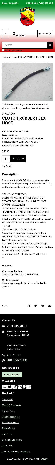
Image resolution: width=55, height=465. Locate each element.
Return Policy (8, 428)
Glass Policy (7, 445)
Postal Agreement (11, 417)
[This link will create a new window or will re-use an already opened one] (29, 306)
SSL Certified (13, 375)
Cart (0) (46, 34)
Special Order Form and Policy (16, 451)
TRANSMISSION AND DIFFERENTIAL (28, 57)
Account (21, 34)
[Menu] (5, 33)
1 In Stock (6, 166)
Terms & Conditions (11, 405)
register (20, 283)
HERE (33, 219)
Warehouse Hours (10, 422)
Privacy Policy (8, 411)
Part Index (7, 434)
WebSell (44, 459)
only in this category (13, 50)
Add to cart (17, 159)
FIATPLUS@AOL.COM (17, 360)
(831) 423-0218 (14, 355)
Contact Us (13, 3)
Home (4, 3)
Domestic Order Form (12, 440)
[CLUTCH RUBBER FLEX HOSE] (27, 82)
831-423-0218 (47, 3)
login (11, 283)
